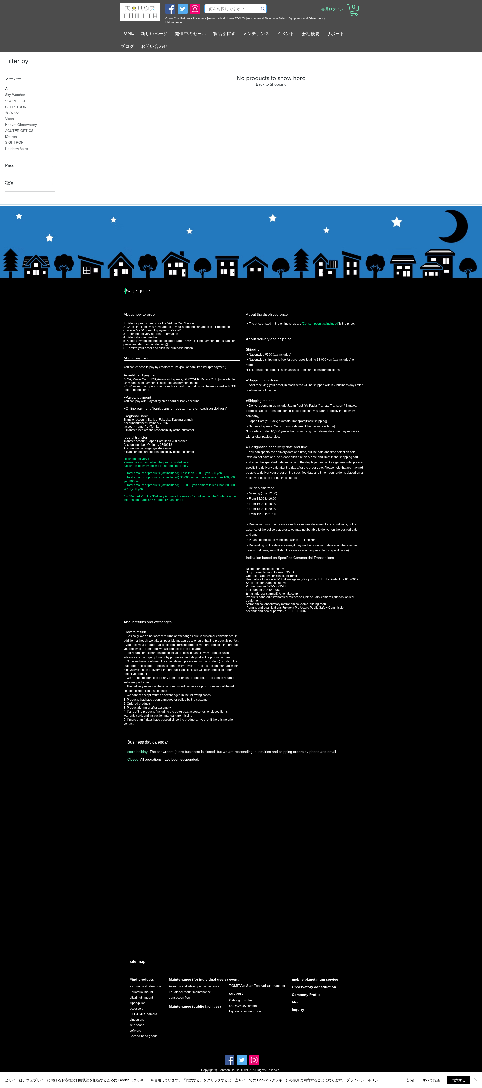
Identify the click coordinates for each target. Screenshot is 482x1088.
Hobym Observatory (21, 125)
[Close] (476, 1080)
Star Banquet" (276, 986)
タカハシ (12, 113)
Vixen (9, 119)
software (135, 1030)
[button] (354, 10)
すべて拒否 (431, 1079)
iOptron (11, 137)
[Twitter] (183, 9)
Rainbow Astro (16, 148)
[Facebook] (170, 9)
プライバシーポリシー (364, 1079)
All (7, 89)
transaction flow (179, 997)
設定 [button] (410, 1079)
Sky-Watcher (15, 95)
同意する (459, 1079)
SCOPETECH (16, 101)
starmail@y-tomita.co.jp (282, 593)
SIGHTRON (14, 142)
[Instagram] (195, 9)
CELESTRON (15, 107)
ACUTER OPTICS (19, 131)
